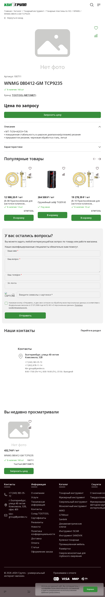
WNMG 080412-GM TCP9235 (18, 455)
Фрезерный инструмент (72, 497)
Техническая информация (38, 503)
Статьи (35, 547)
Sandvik (63, 519)
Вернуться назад (15, 18)
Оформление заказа (42, 551)
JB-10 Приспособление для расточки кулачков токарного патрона (85, 202)
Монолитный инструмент (73, 506)
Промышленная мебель (72, 544)
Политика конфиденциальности (43, 533)
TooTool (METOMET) (24, 95)
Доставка (36, 538)
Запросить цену (53, 114)
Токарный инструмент (71, 493)
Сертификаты (38, 517)
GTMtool (63, 514)
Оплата (35, 542)
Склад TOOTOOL (40, 513)
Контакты (36, 509)
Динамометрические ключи (70, 525)
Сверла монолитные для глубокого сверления (72, 555)
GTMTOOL (29, 211)
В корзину (18, 217)
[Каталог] (4, 592)
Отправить (25, 315)
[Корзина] (29, 592)
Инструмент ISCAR (69, 531)
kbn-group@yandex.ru (34, 368)
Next (99, 158)
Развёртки (65, 548)
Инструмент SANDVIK (70, 535)
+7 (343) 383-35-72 (33, 362)
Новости (35, 526)
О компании (37, 493)
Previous (94, 158)
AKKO (62, 510)
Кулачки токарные (69, 539)
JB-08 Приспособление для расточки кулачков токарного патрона (18, 202)
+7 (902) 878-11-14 (33, 365)
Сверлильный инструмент (73, 501)
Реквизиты (37, 522)
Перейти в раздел (91, 330)
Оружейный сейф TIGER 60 (52, 202)
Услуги (34, 497)
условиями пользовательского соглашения (60, 588)
